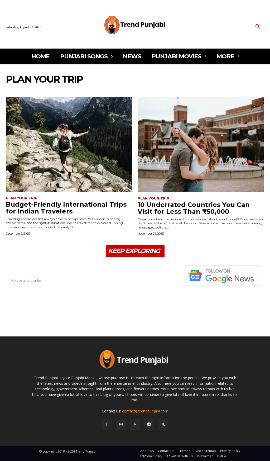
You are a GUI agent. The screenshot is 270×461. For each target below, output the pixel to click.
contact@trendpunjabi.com (145, 411)
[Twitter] (163, 424)
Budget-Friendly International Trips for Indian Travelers (66, 208)
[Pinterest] (135, 424)
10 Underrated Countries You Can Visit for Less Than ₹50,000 (194, 208)
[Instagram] (121, 424)
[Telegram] (149, 424)
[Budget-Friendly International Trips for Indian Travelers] (69, 144)
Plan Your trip (21, 198)
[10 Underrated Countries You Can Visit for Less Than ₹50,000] (201, 144)
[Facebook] (107, 424)
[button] (258, 26)
